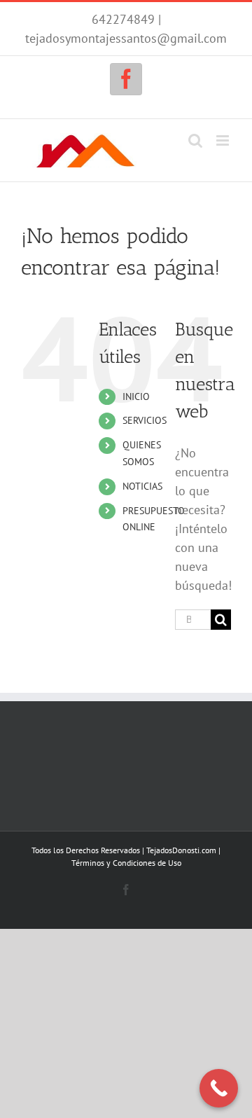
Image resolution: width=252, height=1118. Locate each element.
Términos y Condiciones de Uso (126, 862)
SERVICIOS (144, 420)
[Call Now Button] (219, 1088)
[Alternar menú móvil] (223, 140)
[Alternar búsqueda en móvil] (195, 140)
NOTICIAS (142, 486)
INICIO (136, 396)
